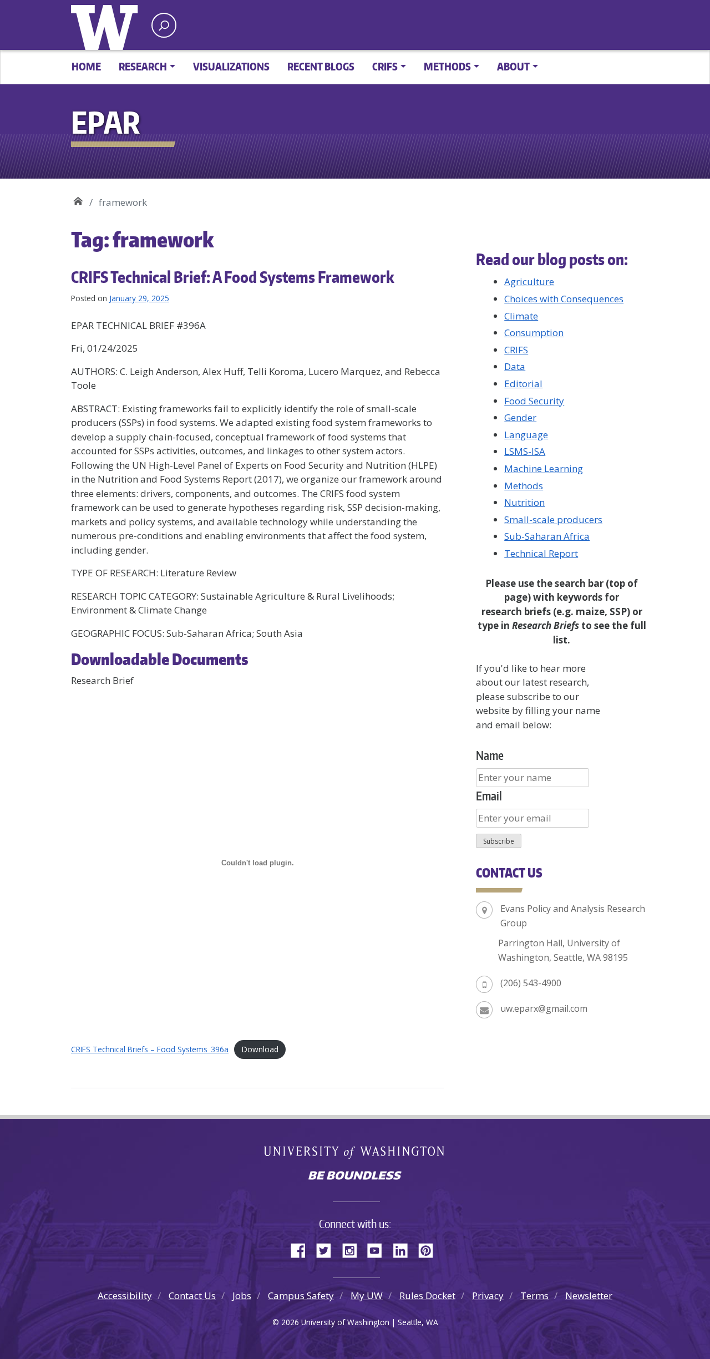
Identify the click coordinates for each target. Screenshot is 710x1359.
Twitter (327, 1248)
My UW (367, 1295)
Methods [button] (447, 66)
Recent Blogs (320, 66)
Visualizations (231, 66)
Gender (520, 417)
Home (86, 66)
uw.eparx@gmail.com (543, 1008)
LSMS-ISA (524, 451)
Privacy (488, 1295)
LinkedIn (404, 1248)
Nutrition (524, 502)
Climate (521, 316)
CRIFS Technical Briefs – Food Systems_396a (150, 1049)
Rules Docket (427, 1295)
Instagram (353, 1248)
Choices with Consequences (563, 298)
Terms (534, 1295)
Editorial (523, 383)
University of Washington (107, 25)
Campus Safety (301, 1295)
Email (489, 795)
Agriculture (529, 281)
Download (260, 1049)
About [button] (513, 66)
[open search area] (163, 25)
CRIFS (516, 349)
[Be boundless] (355, 1176)
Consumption (534, 332)
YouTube (378, 1248)
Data (514, 366)
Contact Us (192, 1295)
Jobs (241, 1295)
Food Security (534, 400)
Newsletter (588, 1295)
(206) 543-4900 (530, 983)
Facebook (302, 1248)
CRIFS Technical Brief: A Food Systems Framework (232, 277)
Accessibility (125, 1295)
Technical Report (541, 553)
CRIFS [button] (385, 66)
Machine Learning (543, 468)
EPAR (78, 198)
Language (526, 434)
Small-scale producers (553, 519)
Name (490, 755)
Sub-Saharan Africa (547, 536)
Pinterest (430, 1248)
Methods (523, 485)
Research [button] (143, 66)
